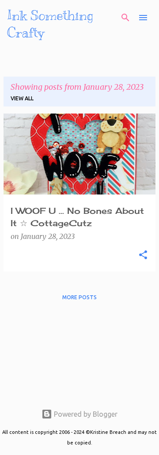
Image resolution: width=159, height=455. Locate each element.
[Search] (125, 17)
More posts (79, 297)
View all (22, 98)
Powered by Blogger (84, 414)
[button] (143, 255)
